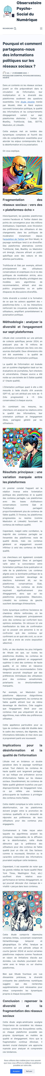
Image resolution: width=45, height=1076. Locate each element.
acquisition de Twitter (14, 239)
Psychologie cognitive (12, 76)
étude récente (28, 102)
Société (6, 78)
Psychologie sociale (32, 76)
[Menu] (41, 28)
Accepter (16, 1071)
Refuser (29, 1071)
